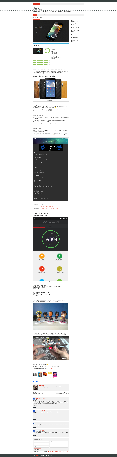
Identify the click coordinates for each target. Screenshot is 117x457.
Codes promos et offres (75, 27)
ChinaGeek (41, 385)
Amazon (73, 20)
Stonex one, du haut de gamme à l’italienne (39, 393)
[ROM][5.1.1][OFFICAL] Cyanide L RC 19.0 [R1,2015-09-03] (50, 208)
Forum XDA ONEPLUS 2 (36, 210)
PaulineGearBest (35, 412)
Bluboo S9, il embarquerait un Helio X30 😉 (34, 378)
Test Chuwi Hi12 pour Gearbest (45, 377)
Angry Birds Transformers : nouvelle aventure (55, 378)
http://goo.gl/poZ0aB (51, 368)
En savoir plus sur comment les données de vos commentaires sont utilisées (57, 451)
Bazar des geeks (74, 23)
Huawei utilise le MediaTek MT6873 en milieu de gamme (48, 3)
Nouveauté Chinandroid (36, 11)
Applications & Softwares (68, 11)
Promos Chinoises (74, 33)
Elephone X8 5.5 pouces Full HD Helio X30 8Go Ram (40, 378)
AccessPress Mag (49, 455)
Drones (73, 28)
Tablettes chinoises (53, 11)
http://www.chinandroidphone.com (44, 389)
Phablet (73, 31)
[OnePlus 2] (38, 51)
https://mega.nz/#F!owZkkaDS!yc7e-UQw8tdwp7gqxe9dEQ (45, 206)
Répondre (35, 407)
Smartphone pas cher (75, 37)
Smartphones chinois (45, 11)
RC (72, 34)
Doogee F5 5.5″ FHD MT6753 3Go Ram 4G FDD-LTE (62, 393)
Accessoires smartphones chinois (77, 18)
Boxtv (73, 24)
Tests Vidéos (60, 11)
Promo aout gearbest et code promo (50, 377)
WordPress (43, 455)
